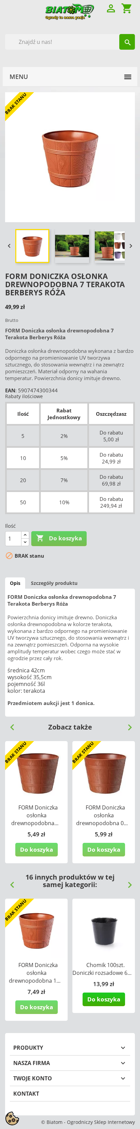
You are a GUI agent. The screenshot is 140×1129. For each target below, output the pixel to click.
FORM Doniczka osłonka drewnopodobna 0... (102, 815)
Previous (9, 724)
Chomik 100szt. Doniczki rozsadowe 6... (102, 969)
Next (127, 724)
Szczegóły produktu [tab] (54, 583)
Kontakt (26, 1093)
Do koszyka (59, 538)
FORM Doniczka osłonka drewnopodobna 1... (34, 972)
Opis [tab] (15, 583)
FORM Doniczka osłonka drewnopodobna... (34, 815)
